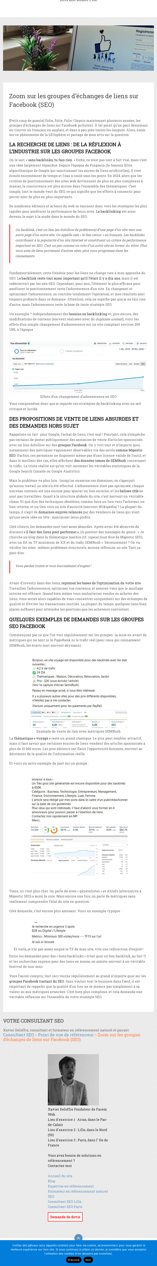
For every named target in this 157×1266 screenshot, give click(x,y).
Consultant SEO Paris (65, 1206)
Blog (51, 1181)
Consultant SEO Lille (64, 1201)
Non (88, 1259)
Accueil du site (60, 1176)
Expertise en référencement (71, 1186)
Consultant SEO (18, 1034)
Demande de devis (65, 1217)
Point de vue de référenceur (66, 1034)
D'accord (74, 1259)
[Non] (152, 1253)
